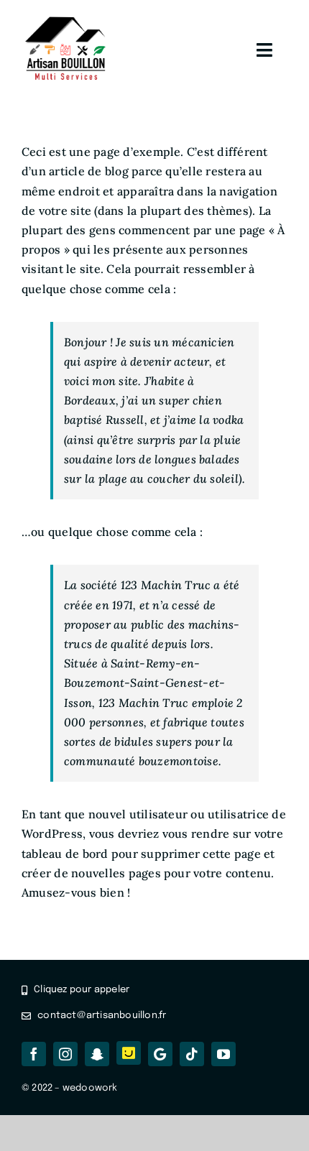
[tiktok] (192, 1054)
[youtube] (223, 1054)
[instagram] (65, 1054)
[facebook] (34, 1054)
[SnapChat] (97, 1054)
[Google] (160, 1054)
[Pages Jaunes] (128, 1053)
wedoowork (90, 1088)
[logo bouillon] (66, 20)
